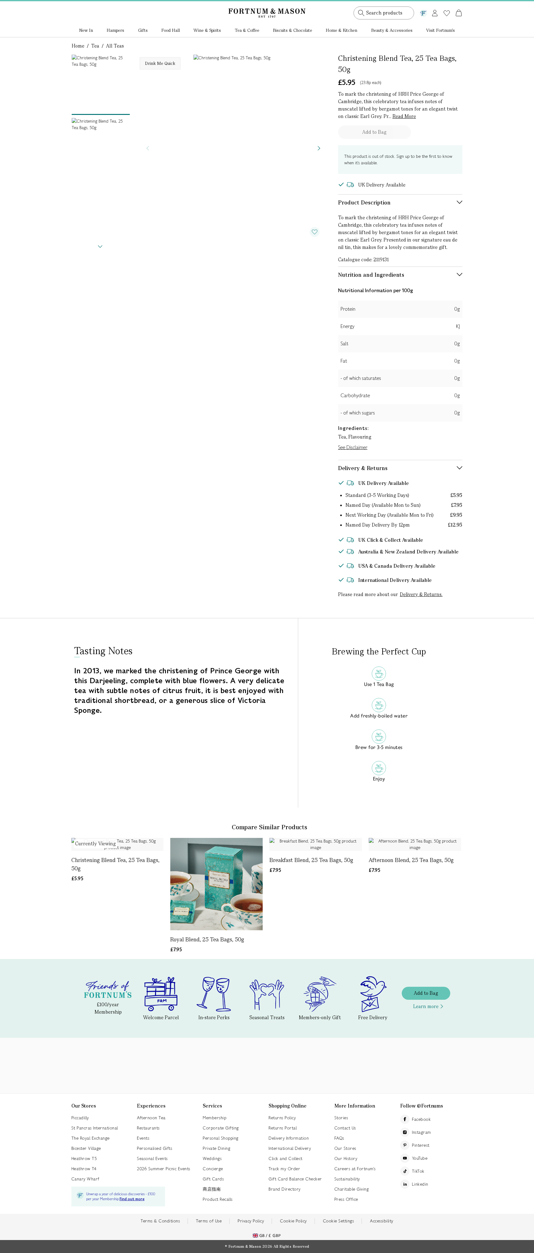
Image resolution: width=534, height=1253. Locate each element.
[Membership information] (423, 12)
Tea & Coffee (247, 30)
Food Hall (170, 30)
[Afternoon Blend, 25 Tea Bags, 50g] (415, 844)
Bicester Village (86, 1148)
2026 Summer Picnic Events (163, 1168)
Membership (214, 1118)
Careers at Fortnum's (355, 1168)
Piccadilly (80, 1118)
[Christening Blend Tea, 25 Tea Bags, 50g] (117, 844)
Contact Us (345, 1128)
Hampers (115, 30)
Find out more (132, 1199)
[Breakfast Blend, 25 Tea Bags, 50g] (315, 844)
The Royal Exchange (90, 1138)
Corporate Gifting (221, 1128)
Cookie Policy (293, 1221)
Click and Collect (286, 1158)
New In (86, 30)
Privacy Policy (251, 1221)
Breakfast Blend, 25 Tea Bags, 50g (311, 860)
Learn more (426, 1006)
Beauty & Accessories (392, 30)
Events (143, 1138)
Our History (346, 1158)
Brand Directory (285, 1189)
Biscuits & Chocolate (292, 30)
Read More (404, 116)
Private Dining (216, 1148)
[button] (446, 5)
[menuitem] (86, 31)
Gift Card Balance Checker (295, 1179)
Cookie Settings (338, 1221)
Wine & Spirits (207, 30)
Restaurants (148, 1128)
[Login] (435, 11)
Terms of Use (209, 1221)
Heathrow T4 (84, 1168)
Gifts (143, 30)
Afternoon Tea (151, 1118)
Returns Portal (283, 1128)
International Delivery (290, 1148)
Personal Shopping (221, 1138)
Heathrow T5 (84, 1158)
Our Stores (345, 1148)
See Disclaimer (352, 447)
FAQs (339, 1138)
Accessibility (381, 1221)
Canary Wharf (85, 1179)
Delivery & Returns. (421, 594)
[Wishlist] (446, 13)
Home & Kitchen (341, 30)
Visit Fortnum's (440, 30)
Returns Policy (282, 1118)
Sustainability (347, 1179)
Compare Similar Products (269, 827)
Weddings (212, 1158)
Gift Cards (213, 1179)
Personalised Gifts (154, 1148)
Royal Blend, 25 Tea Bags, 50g (207, 939)
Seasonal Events (152, 1158)
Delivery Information (289, 1138)
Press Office (346, 1199)
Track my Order (284, 1168)
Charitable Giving (351, 1189)
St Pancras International (94, 1128)
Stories (341, 1118)
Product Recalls (218, 1199)
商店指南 (212, 1189)
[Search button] (361, 13)
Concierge (213, 1168)
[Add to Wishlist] (315, 232)
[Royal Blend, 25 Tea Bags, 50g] (216, 884)
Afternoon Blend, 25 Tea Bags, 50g (411, 860)
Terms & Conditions (160, 1221)
